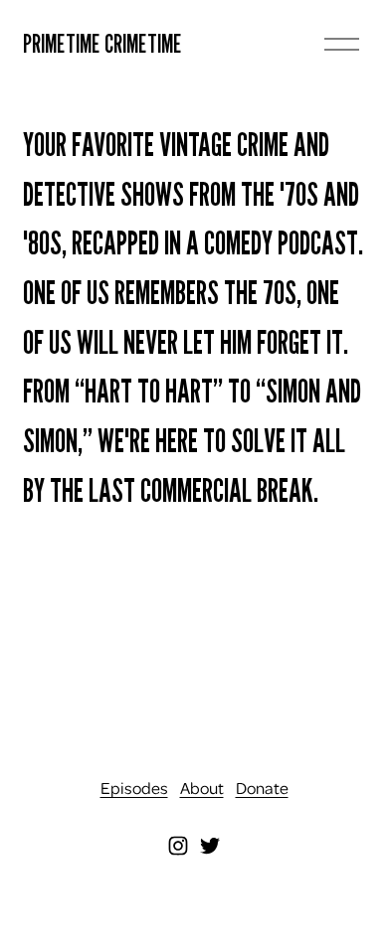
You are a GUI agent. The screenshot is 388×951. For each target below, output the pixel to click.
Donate (262, 787)
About (202, 787)
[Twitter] (210, 846)
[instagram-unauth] (178, 846)
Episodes (134, 787)
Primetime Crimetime (102, 43)
